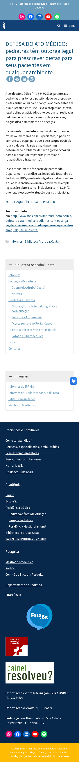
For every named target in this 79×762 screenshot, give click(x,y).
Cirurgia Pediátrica (21, 520)
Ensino (10, 495)
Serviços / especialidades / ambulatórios (32, 447)
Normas (17, 294)
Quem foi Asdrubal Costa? (29, 288)
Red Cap (11, 568)
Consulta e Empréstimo (27, 317)
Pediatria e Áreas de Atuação (27, 514)
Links (11, 342)
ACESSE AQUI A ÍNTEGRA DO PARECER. (30, 202)
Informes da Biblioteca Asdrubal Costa (33, 393)
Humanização (15, 466)
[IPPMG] (4, 25)
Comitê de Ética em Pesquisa (25, 575)
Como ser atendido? (19, 441)
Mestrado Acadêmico (22, 405)
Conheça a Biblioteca (22, 281)
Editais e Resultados (21, 399)
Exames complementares (22, 453)
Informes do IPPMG (21, 387)
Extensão (11, 501)
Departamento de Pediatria (24, 585)
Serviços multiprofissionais (23, 459)
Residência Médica (18, 508)
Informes (14, 275)
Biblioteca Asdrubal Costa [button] (34, 264)
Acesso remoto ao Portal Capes (32, 323)
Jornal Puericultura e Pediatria (26, 539)
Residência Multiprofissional (27, 526)
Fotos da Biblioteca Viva (27, 336)
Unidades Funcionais (19, 472)
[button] (58, 25)
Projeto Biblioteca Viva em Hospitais (32, 330)
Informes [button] (21, 376)
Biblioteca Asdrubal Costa (23, 533)
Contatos (14, 349)
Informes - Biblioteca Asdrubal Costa (34, 241)
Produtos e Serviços (21, 300)
